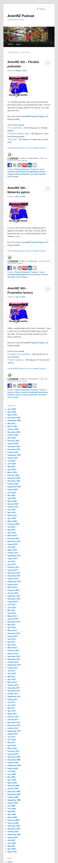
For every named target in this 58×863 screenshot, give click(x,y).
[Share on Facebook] (9, 165)
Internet (38, 274)
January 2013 (12, 653)
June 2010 (11, 739)
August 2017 (12, 558)
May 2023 (11, 466)
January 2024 (12, 443)
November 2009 (13, 759)
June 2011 (11, 705)
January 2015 (12, 619)
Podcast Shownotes (22, 169)
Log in (10, 861)
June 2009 (11, 774)
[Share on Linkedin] (29, 165)
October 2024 (12, 435)
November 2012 (13, 659)
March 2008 (12, 817)
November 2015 (13, 598)
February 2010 (13, 751)
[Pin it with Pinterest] (24, 165)
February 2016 (13, 590)
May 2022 (11, 495)
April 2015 (11, 613)
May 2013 (11, 642)
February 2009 (13, 785)
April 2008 (11, 814)
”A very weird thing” (14, 127)
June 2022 (11, 492)
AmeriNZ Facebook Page (33, 116)
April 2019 (11, 532)
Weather (42, 174)
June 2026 (11, 409)
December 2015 (13, 596)
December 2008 (13, 791)
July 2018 (11, 547)
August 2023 (12, 458)
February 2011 (13, 716)
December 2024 (13, 432)
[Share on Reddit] (19, 165)
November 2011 (13, 690)
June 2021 (11, 509)
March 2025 (12, 426)
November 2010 (13, 725)
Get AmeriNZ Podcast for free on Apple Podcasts (26, 148)
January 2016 (12, 593)
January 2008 (12, 823)
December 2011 (13, 688)
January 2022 (12, 504)
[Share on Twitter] (14, 165)
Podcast (10, 174)
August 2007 (12, 837)
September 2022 (14, 486)
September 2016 (14, 581)
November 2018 (13, 541)
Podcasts (34, 169)
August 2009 (12, 768)
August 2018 (12, 544)
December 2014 (13, 621)
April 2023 (11, 469)
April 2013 (11, 644)
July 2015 (11, 604)
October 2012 (12, 662)
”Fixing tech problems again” (18, 133)
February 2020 (13, 524)
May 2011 (11, 708)
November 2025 (13, 417)
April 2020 (11, 518)
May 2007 (11, 846)
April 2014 (11, 627)
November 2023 (13, 449)
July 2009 (11, 771)
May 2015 (11, 610)
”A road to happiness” (15, 359)
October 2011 (12, 693)
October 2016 (12, 578)
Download (24, 160)
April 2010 (11, 745)
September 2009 (14, 765)
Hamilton (10, 394)
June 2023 (11, 463)
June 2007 (11, 843)
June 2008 (11, 808)
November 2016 (13, 575)
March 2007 (12, 851)
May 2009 (11, 777)
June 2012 (11, 673)
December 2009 (13, 756)
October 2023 (12, 452)
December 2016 (13, 573)
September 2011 (14, 696)
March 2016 (12, 587)
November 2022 (13, 481)
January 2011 (12, 719)
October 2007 (12, 831)
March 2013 (12, 647)
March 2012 (12, 682)
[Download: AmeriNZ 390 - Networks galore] (12, 261)
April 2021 (11, 512)
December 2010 (13, 722)
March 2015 (12, 616)
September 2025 (14, 420)
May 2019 (11, 529)
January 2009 (12, 788)
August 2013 (12, 636)
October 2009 (12, 762)
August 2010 (12, 734)
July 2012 (11, 670)
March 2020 (12, 521)
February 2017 (13, 567)
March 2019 (12, 535)
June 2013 (11, 639)
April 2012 (11, 679)
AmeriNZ (10, 171)
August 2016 (12, 584)
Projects (44, 274)
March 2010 (12, 748)
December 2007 (13, 825)
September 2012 (14, 665)
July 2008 (11, 805)
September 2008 (14, 800)
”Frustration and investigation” (19, 354)
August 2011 (12, 699)
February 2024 (13, 440)
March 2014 (12, 630)
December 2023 (13, 446)
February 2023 (13, 475)
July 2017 (11, 561)
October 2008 (12, 797)
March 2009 (12, 782)
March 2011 (12, 713)
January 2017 (12, 570)
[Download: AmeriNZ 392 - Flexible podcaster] (12, 158)
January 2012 (12, 685)
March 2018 (12, 550)
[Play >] (9, 154)
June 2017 (11, 564)
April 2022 (11, 498)
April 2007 (11, 848)
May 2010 (11, 742)
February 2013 (13, 650)
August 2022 (12, 489)
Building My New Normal (36, 171)
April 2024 (11, 437)
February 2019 (13, 538)
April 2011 (11, 711)
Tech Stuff (34, 174)
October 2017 (12, 552)
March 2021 (12, 515)
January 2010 (12, 754)
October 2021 (12, 506)
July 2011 (11, 702)
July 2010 (11, 736)
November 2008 (13, 794)
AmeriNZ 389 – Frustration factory (20, 290)
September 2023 (14, 455)
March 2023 (12, 472)
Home (10, 44)
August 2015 (12, 601)
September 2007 (14, 834)
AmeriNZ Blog (20, 171)
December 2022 (13, 478)
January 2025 (12, 429)
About (18, 44)
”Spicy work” (12, 139)
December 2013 (13, 633)
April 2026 (11, 412)
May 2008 (11, 811)
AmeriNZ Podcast (20, 15)
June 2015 (11, 607)
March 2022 (12, 501)
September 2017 (14, 555)
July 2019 (11, 527)
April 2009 (11, 779)
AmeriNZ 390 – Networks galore (18, 190)
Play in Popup (16, 160)
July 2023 (11, 460)
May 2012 (11, 676)
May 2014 (11, 624)
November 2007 (13, 828)
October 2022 (12, 483)
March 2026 (12, 414)
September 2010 (14, 731)
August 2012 (12, 667)
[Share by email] (34, 165)
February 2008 (13, 820)
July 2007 (11, 840)
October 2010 (12, 728)
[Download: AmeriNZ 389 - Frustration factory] (12, 379)
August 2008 (12, 802)
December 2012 (13, 656)
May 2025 (11, 423)
